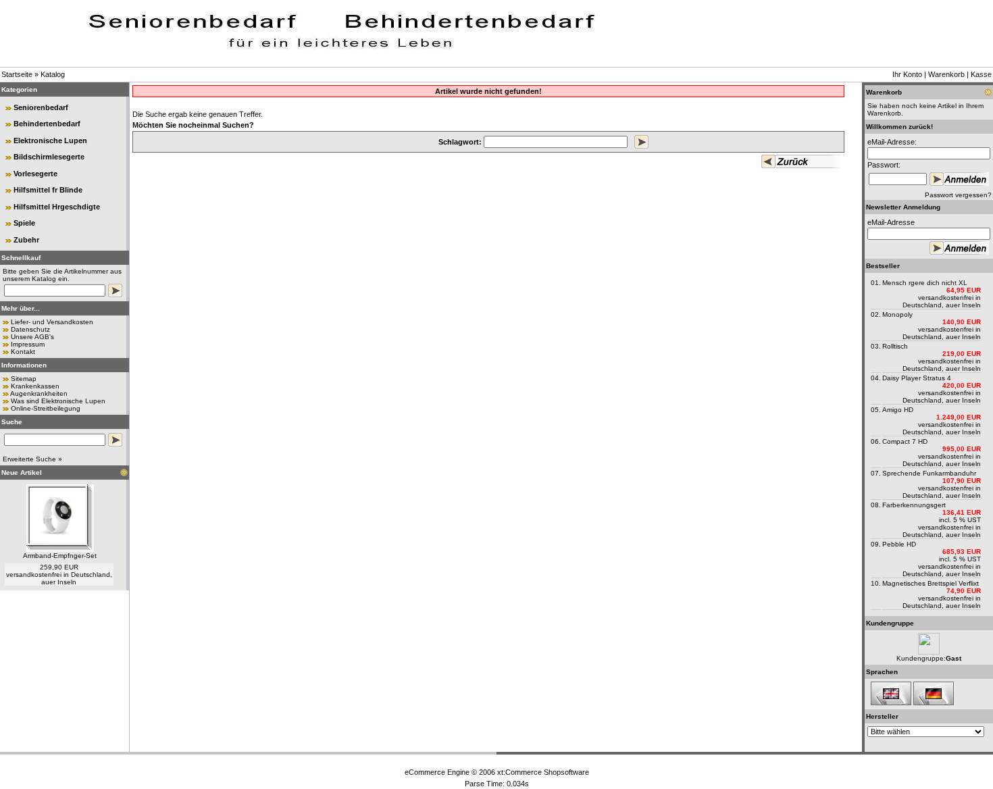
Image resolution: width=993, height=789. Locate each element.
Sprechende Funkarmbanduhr (929, 473)
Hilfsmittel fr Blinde (48, 190)
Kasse (981, 74)
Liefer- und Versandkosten (52, 322)
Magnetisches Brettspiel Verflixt (930, 583)
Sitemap (23, 378)
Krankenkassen (35, 386)
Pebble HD (899, 544)
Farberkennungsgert (914, 505)
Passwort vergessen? (958, 195)
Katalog (53, 74)
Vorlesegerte (35, 174)
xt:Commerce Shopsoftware (543, 772)
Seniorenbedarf (41, 107)
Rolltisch (895, 346)
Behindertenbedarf (47, 124)
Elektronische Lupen (50, 140)
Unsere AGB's (32, 336)
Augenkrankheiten (39, 393)
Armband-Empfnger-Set (60, 555)
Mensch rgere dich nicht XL (924, 282)
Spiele (24, 223)
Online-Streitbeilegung (45, 408)
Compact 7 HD (904, 441)
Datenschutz (30, 329)
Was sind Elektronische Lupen (58, 401)
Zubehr (26, 240)
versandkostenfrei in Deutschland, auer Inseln (59, 578)
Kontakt (23, 351)
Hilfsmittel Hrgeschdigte (57, 207)
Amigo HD (897, 409)
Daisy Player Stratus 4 (916, 378)
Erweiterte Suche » (32, 459)
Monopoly (897, 314)
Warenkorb (946, 74)
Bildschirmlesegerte (49, 157)
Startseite (16, 74)
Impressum (28, 344)
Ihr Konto (907, 74)
